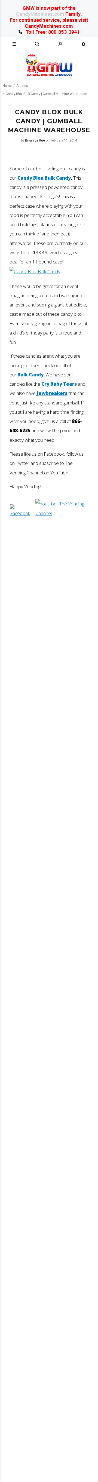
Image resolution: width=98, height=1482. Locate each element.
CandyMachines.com (40, 14)
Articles (22, 86)
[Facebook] (21, 513)
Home (7, 86)
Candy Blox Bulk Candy (44, 178)
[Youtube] (61, 513)
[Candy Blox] (35, 271)
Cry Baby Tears (59, 384)
